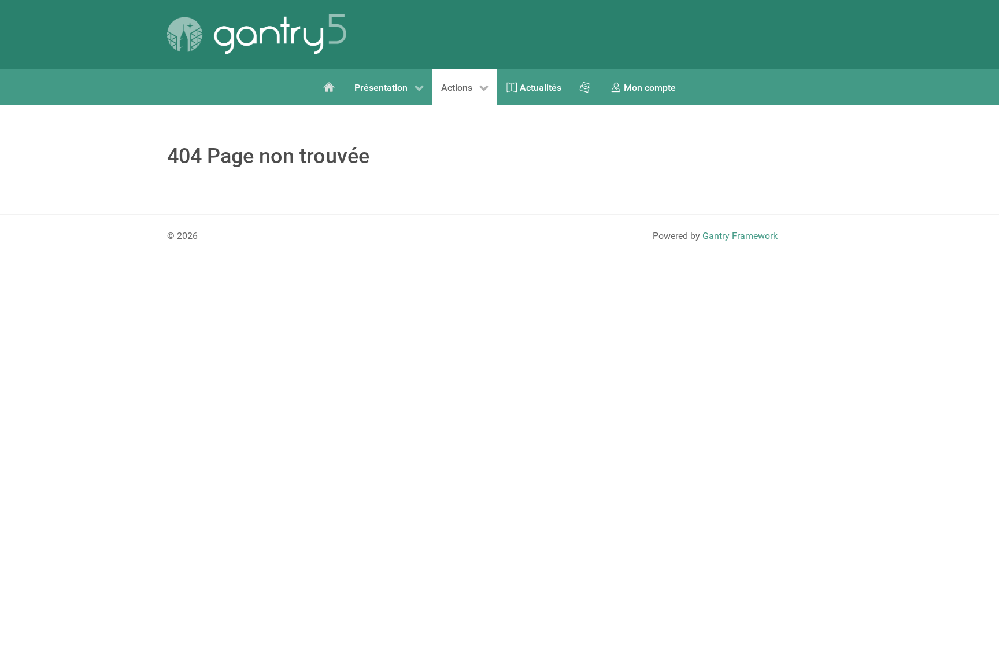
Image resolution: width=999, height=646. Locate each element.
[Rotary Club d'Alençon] (330, 87)
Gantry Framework (740, 235)
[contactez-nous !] (585, 87)
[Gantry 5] (256, 34)
